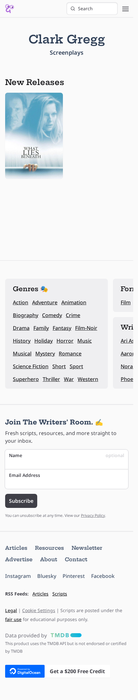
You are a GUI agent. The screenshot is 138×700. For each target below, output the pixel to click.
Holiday (43, 340)
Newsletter (87, 548)
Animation (73, 302)
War (69, 379)
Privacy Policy (93, 515)
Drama (21, 327)
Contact (76, 559)
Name (66, 455)
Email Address (24, 475)
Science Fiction (30, 366)
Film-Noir (86, 327)
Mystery (45, 353)
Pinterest (74, 575)
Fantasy (62, 327)
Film (126, 302)
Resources (49, 548)
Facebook (103, 575)
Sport (76, 366)
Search (85, 8)
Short (59, 366)
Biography (25, 315)
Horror (64, 340)
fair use (13, 619)
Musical (22, 353)
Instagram (18, 575)
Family (41, 327)
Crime (73, 315)
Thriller (51, 379)
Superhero (26, 379)
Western (88, 379)
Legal (11, 610)
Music (84, 340)
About (48, 559)
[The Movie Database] (65, 635)
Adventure (44, 302)
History (21, 340)
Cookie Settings (38, 610)
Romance (70, 353)
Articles (16, 548)
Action (20, 302)
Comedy (52, 315)
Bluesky (46, 575)
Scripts (59, 594)
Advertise (18, 559)
